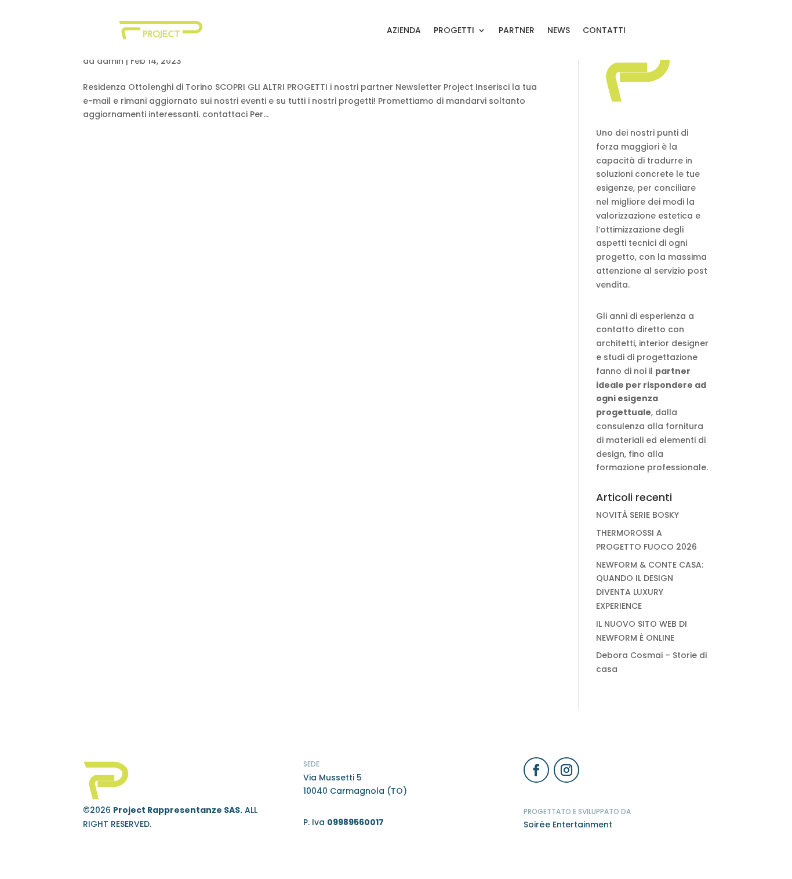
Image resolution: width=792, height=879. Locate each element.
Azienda (404, 30)
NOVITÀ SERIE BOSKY (637, 515)
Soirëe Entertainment (568, 824)
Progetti (454, 30)
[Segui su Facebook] (536, 770)
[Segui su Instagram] (566, 770)
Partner (517, 30)
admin (110, 61)
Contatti (604, 30)
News (558, 30)
